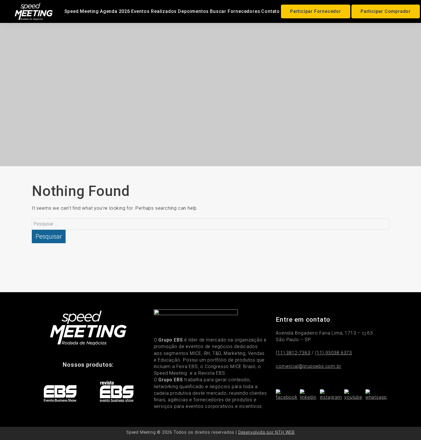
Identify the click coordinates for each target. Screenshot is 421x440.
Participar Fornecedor (315, 11)
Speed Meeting (81, 11)
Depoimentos (193, 11)
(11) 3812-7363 (293, 352)
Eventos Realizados (154, 11)
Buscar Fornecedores (235, 11)
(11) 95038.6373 (333, 352)
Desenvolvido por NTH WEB (266, 432)
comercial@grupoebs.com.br (308, 366)
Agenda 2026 (115, 11)
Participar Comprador (386, 11)
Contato (270, 11)
